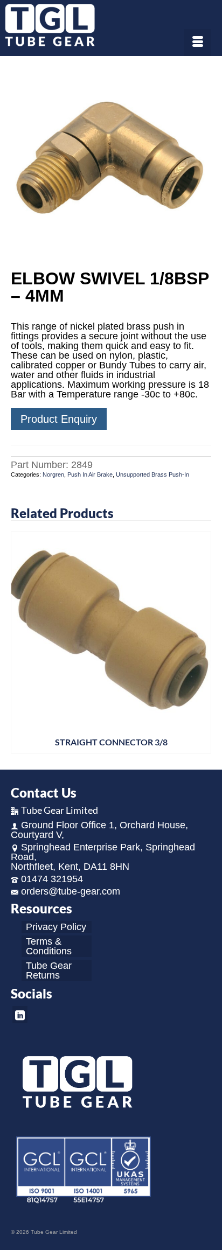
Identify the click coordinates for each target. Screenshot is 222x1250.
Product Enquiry (58, 419)
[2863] (111, 163)
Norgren (53, 474)
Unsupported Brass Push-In (152, 474)
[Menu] (197, 42)
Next (201, 642)
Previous (20, 642)
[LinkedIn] (19, 1014)
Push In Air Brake (90, 474)
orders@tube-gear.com (70, 891)
